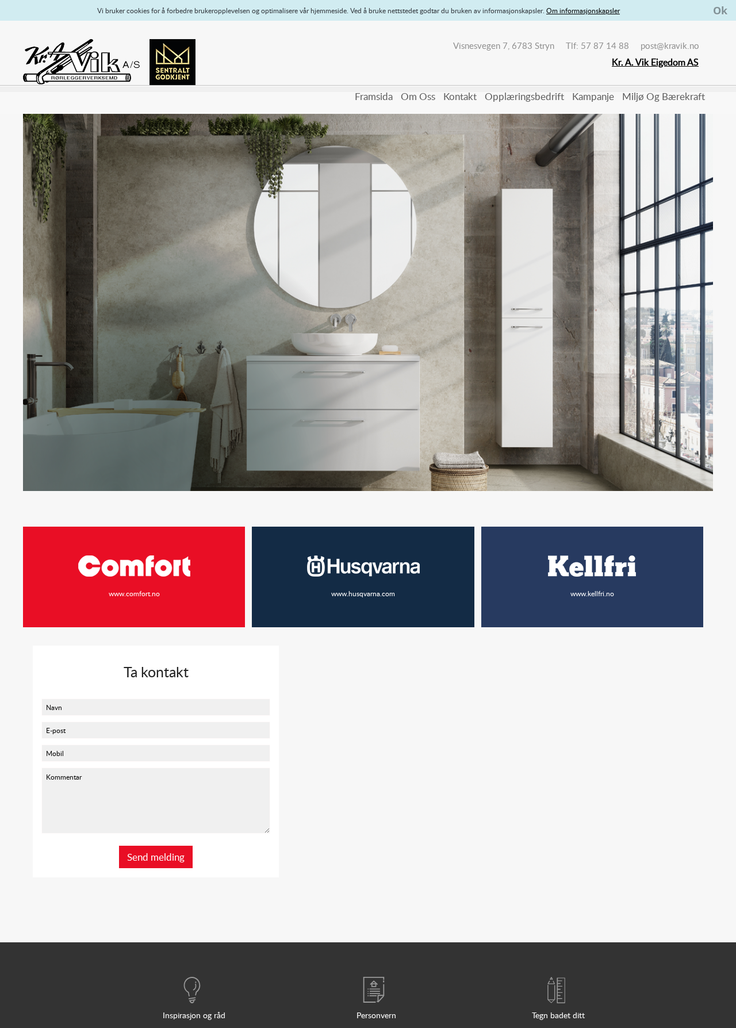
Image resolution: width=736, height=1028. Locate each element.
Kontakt (460, 96)
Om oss (418, 96)
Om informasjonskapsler (583, 10)
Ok (720, 10)
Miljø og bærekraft (663, 96)
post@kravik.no (670, 45)
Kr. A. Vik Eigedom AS (655, 62)
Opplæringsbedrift (524, 96)
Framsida (374, 96)
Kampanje (593, 96)
